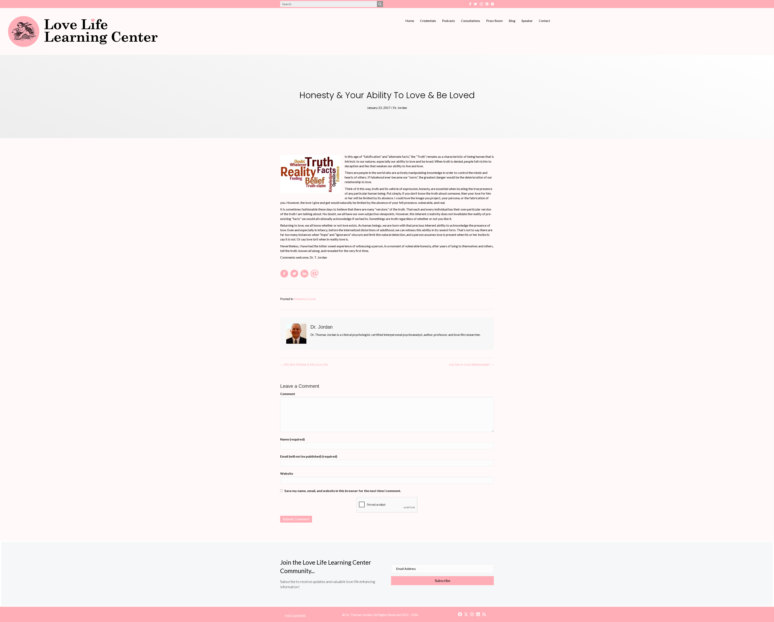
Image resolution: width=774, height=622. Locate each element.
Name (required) (292, 439)
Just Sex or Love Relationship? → (471, 364)
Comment (287, 394)
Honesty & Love (305, 299)
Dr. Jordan (400, 107)
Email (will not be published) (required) (308, 456)
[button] (442, 580)
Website (286, 473)
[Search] (380, 4)
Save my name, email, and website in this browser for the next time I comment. (342, 491)
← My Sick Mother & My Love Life (304, 364)
